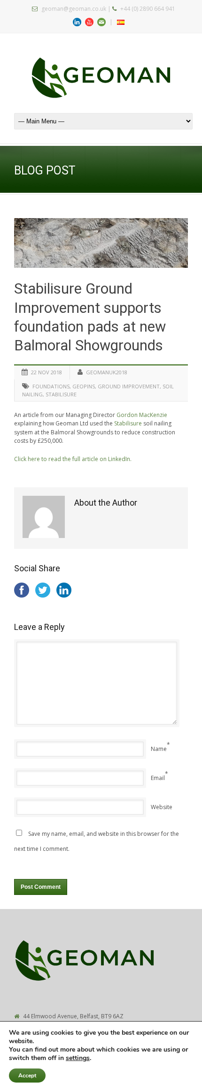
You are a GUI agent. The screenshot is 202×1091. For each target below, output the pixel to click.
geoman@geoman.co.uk (73, 9)
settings (78, 1058)
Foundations (51, 386)
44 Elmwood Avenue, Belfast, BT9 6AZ (73, 1016)
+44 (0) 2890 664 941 (147, 9)
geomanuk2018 (106, 372)
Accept (27, 1075)
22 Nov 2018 (46, 372)
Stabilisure (61, 394)
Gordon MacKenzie (142, 415)
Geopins (83, 386)
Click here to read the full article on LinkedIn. (73, 459)
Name (159, 749)
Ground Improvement (129, 386)
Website (161, 807)
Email (158, 778)
